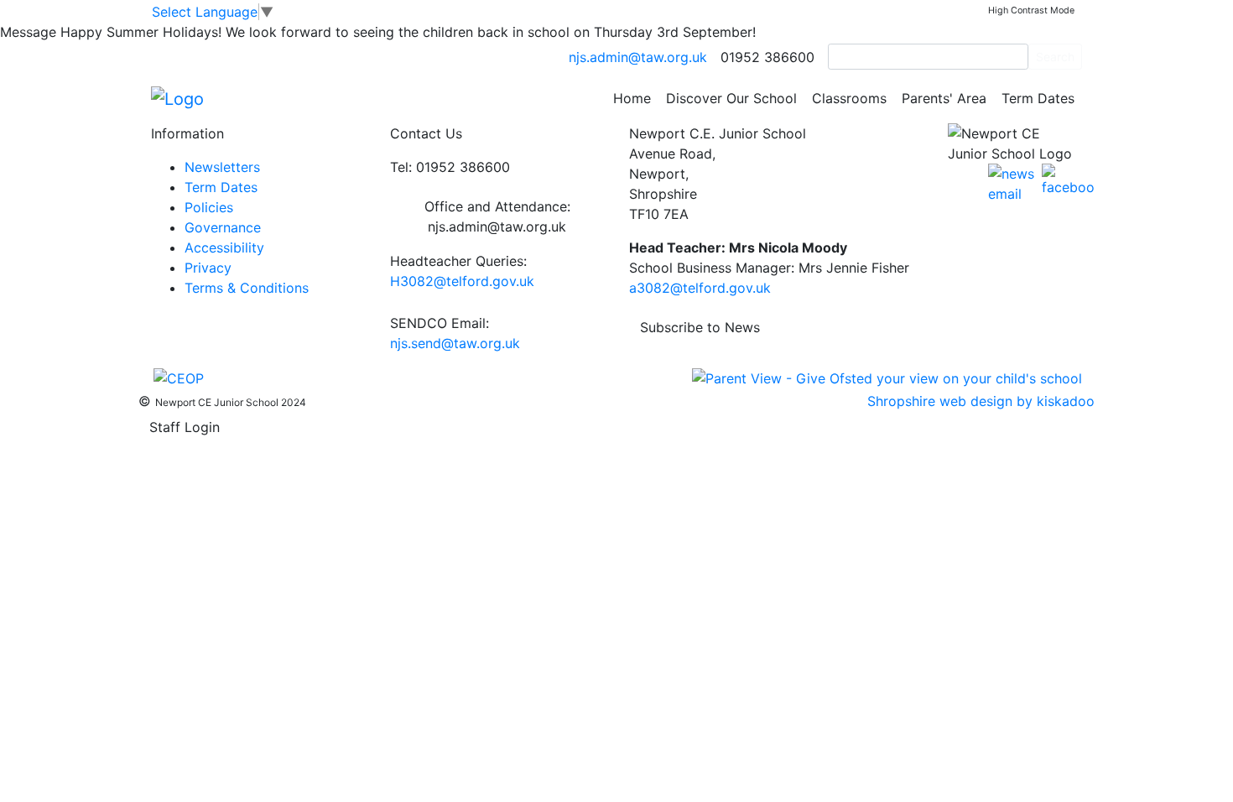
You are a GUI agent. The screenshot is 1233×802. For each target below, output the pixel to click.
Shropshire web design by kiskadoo (981, 401)
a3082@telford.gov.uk (700, 287)
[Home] (177, 97)
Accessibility (224, 247)
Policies (209, 207)
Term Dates (1037, 98)
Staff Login (184, 427)
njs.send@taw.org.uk (455, 343)
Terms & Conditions (247, 287)
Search (1055, 56)
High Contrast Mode (1031, 10)
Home (632, 98)
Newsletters (222, 167)
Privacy (208, 267)
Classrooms (849, 98)
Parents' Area (944, 98)
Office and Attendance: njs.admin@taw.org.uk (497, 216)
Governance (223, 227)
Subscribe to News (700, 327)
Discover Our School (731, 98)
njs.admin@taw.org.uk (638, 57)
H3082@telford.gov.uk (462, 281)
